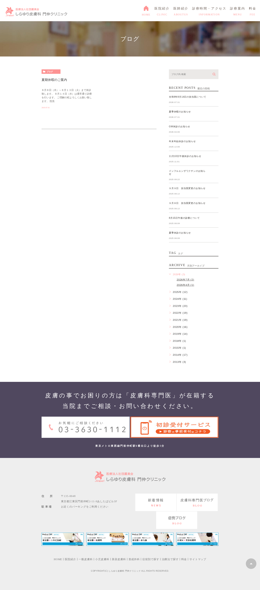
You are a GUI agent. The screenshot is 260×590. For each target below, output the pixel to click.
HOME (206, 59)
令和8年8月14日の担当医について (187, 97)
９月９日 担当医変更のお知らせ (187, 188)
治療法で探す (170, 559)
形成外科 (134, 559)
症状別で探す (150, 559)
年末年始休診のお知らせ (182, 141)
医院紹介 (70, 559)
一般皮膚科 (86, 559)
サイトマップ (197, 559)
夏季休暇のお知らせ (180, 111)
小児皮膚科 (102, 559)
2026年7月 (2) (185, 279)
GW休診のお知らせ (179, 126)
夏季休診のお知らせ (180, 232)
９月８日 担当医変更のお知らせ (187, 203)
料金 (184, 559)
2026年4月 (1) (185, 285)
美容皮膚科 (119, 559)
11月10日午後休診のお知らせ (185, 156)
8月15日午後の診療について (184, 218)
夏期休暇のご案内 (54, 80)
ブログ (50, 71)
